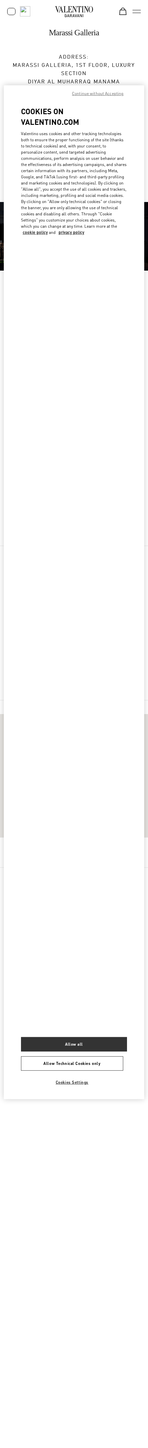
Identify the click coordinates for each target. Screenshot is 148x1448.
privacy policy (71, 232)
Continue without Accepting (98, 93)
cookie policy (35, 232)
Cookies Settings (72, 1082)
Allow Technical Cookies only (72, 1063)
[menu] (136, 11)
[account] (11, 11)
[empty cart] (123, 11)
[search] (25, 11)
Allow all (74, 1044)
